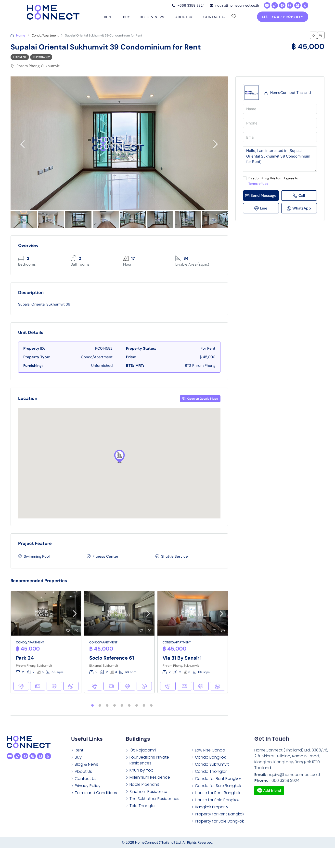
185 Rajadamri (142, 750)
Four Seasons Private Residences (149, 760)
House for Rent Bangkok (217, 793)
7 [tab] (136, 705)
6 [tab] (129, 705)
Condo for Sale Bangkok (218, 785)
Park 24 (25, 658)
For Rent (19, 57)
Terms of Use (258, 184)
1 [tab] (92, 705)
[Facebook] (282, 5)
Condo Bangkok (210, 757)
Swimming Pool (37, 556)
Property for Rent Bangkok (219, 814)
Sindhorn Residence (148, 791)
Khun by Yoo (141, 770)
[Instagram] (290, 5)
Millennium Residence (149, 777)
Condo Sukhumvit (212, 764)
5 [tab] (121, 705)
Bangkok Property (211, 807)
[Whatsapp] (305, 5)
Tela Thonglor (142, 806)
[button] (119, 456)
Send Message (263, 195)
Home (20, 35)
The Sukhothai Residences (154, 798)
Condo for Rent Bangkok (218, 778)
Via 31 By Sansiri (182, 658)
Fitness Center (105, 556)
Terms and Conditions (96, 793)
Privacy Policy (88, 785)
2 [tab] (99, 705)
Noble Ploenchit (144, 784)
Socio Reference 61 (111, 658)
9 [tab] (151, 705)
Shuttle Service (174, 556)
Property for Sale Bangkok (219, 821)
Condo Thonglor (211, 771)
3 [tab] (107, 705)
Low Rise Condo (210, 750)
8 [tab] (144, 705)
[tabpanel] (46, 642)
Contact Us (215, 17)
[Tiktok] (274, 5)
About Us (184, 17)
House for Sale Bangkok (217, 800)
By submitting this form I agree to (273, 181)
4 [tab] (114, 705)
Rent (108, 17)
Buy (126, 17)
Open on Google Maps (202, 399)
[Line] (297, 5)
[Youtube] (267, 5)
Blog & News (153, 17)
